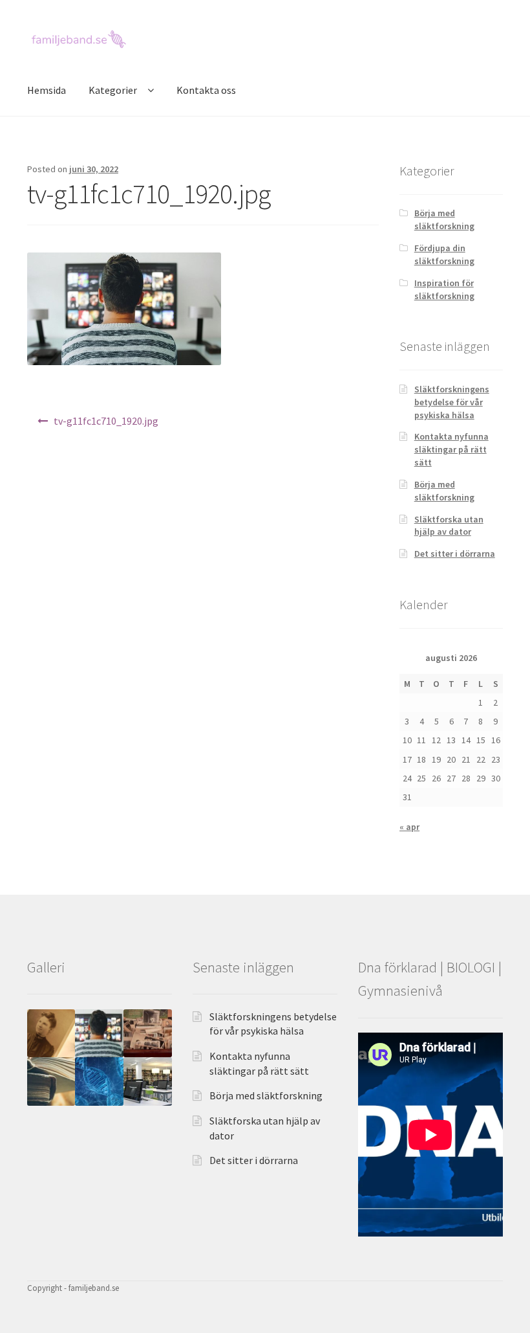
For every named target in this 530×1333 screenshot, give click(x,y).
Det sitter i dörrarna (454, 553)
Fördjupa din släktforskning (444, 254)
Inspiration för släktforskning (444, 289)
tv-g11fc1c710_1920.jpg (106, 420)
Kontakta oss (206, 90)
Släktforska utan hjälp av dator (448, 525)
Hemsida (46, 90)
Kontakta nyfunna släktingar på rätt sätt (451, 449)
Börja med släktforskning (444, 219)
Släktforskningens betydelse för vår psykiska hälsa (451, 402)
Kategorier (113, 90)
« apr (409, 827)
